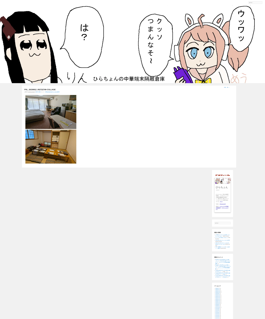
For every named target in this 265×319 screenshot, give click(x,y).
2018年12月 (217, 300)
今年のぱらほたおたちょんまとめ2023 (52, 91)
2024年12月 (217, 292)
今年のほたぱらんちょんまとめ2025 (222, 240)
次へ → (228, 87)
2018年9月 (217, 304)
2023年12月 (217, 295)
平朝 (224, 274)
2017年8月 (217, 309)
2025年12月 (217, 291)
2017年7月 (217, 311)
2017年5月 (217, 313)
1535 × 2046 (38, 91)
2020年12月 (217, 299)
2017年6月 (217, 312)
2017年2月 (217, 318)
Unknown (225, 277)
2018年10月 (217, 303)
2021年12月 (217, 297)
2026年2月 (217, 289)
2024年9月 (217, 293)
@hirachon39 (223, 204)
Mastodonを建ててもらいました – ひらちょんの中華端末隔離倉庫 (223, 262)
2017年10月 (217, 307)
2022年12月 (217, 296)
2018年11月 (217, 301)
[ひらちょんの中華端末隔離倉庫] (132, 44)
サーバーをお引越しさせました (221, 237)
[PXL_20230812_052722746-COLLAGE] (50, 164)
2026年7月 (217, 288)
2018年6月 (217, 305)
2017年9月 (217, 308)
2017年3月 (217, 316)
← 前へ (225, 87)
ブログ (221, 201)
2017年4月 (217, 315)
